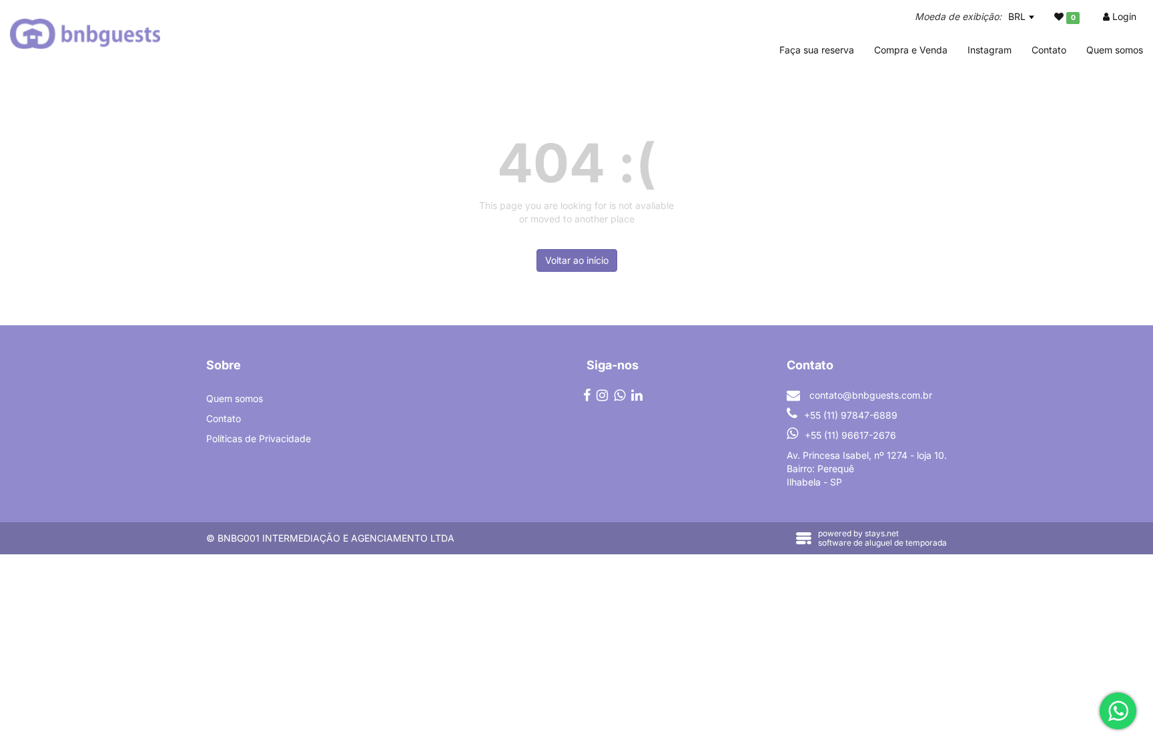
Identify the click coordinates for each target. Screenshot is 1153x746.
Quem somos (1114, 49)
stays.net (882, 533)
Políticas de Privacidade (258, 438)
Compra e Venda (910, 49)
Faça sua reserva (816, 49)
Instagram (990, 49)
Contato (1049, 49)
